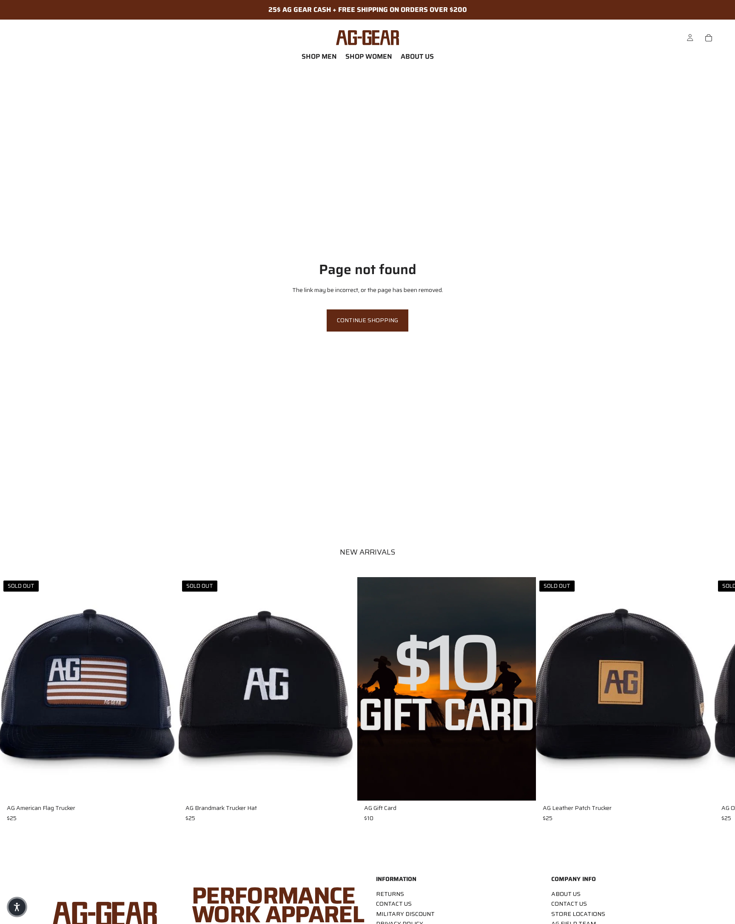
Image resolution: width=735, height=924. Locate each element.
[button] (17, 907)
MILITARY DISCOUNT (405, 913)
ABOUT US (566, 893)
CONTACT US (394, 904)
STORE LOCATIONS (578, 913)
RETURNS (390, 893)
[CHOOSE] (522, 787)
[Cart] (708, 38)
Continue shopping (367, 320)
